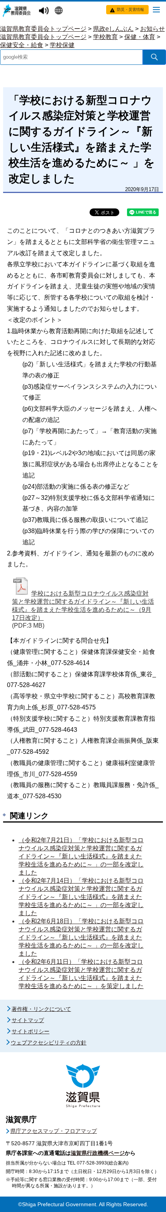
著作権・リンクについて (41, 1009)
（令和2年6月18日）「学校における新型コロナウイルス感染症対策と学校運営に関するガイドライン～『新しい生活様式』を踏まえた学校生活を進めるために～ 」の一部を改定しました (81, 937)
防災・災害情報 (130, 9)
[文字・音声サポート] (45, 11)
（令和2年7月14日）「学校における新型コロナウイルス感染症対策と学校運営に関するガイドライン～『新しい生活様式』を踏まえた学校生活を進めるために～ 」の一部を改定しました (81, 896)
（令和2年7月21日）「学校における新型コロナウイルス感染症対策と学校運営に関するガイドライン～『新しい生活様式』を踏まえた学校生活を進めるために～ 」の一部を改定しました (81, 856)
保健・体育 (139, 37)
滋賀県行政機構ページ (98, 1153)
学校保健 (62, 45)
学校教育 (105, 37)
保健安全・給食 (21, 45)
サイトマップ (28, 1020)
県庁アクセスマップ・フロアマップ (53, 1131)
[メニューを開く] (156, 9)
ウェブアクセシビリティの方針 (48, 1042)
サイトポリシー (30, 1031)
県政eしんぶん (113, 28)
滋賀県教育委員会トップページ (43, 28)
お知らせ (152, 28)
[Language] (59, 11)
